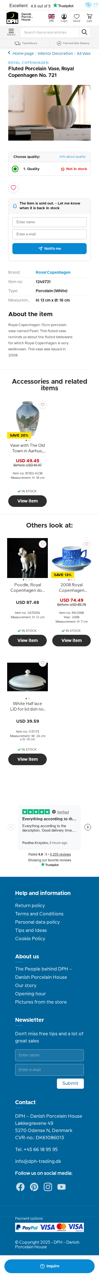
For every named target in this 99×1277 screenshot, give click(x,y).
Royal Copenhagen (53, 273)
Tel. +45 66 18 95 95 (36, 1149)
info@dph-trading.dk (38, 1161)
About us (27, 956)
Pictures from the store (41, 1002)
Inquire (52, 1266)
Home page (23, 54)
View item (27, 501)
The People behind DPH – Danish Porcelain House (43, 973)
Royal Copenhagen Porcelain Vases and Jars (10, 52)
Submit (70, 1083)
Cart (89, 21)
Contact (25, 1102)
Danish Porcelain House (27, 17)
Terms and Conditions (39, 914)
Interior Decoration (55, 54)
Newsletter (29, 1020)
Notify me (52, 248)
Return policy (30, 906)
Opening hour (30, 994)
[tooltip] (27, 449)
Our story (25, 985)
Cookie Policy (30, 939)
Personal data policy (37, 922)
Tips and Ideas (31, 930)
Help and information (43, 893)
